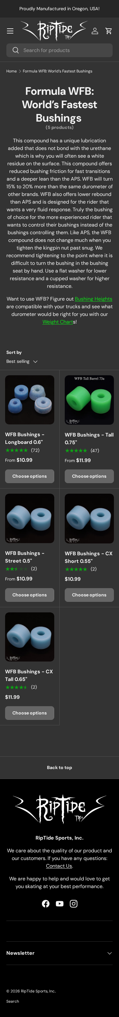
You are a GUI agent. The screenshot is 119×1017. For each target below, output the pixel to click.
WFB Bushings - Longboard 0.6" (24, 438)
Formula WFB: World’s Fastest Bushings (57, 71)
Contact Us (59, 866)
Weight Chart (58, 321)
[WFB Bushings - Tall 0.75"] (89, 400)
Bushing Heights (93, 298)
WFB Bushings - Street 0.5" (24, 557)
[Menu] (10, 31)
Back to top (59, 767)
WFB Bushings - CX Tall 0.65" (29, 675)
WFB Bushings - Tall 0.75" (89, 438)
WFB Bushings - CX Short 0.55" (89, 557)
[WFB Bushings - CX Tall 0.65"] (29, 637)
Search (12, 1001)
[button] (109, 31)
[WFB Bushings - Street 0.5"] (29, 518)
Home (11, 71)
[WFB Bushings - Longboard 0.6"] (29, 400)
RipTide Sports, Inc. (38, 991)
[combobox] (59, 50)
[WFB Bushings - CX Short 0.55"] (89, 518)
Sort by (14, 352)
